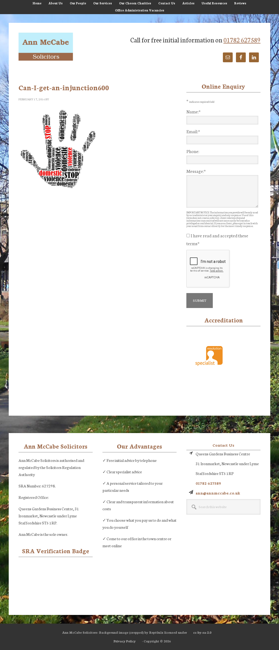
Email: (193, 131)
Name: (193, 111)
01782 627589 (241, 39)
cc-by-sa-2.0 (202, 632)
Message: (196, 171)
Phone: (192, 151)
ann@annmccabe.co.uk (218, 493)
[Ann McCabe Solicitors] (46, 47)
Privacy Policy (125, 641)
